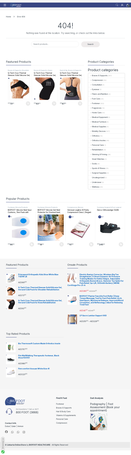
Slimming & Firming (99, 154)
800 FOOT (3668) (27, 412)
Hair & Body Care (63, 411)
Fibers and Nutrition (100, 94)
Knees (50, 70)
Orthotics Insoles (99, 140)
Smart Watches (98, 159)
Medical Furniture (99, 122)
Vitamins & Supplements (66, 415)
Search (117, 5)
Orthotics (95, 136)
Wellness (95, 187)
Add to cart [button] (28, 103)
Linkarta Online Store (16, 445)
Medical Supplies (99, 126)
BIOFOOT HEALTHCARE (39, 445)
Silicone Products (21, 207)
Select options (31, 244)
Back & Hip (63, 70)
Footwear (96, 103)
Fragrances (96, 108)
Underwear (96, 182)
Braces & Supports (14, 70)
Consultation (97, 85)
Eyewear (95, 89)
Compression (97, 80)
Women (80, 207)
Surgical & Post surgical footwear (109, 208)
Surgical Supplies (99, 173)
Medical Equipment (100, 117)
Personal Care (98, 145)
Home (8, 17)
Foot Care (96, 99)
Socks (94, 164)
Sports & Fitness (98, 168)
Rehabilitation (97, 150)
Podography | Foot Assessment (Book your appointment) (105, 407)
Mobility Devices (99, 131)
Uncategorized (98, 177)
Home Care (96, 112)
